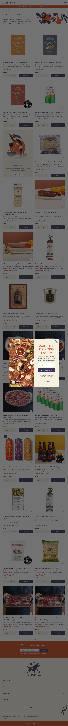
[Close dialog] (56, 341)
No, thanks (46, 381)
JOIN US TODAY (46, 370)
